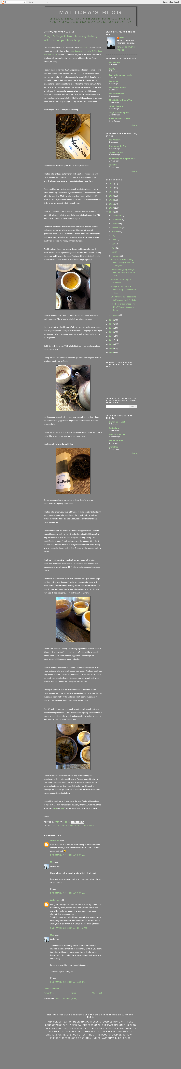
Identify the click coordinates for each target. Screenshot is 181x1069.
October (115, 223)
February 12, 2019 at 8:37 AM (68, 893)
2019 (111, 212)
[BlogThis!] (74, 822)
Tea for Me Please (117, 87)
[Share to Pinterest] (82, 822)
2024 (111, 192)
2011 (111, 340)
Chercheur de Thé (117, 146)
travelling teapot (117, 422)
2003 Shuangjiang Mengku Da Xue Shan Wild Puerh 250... (123, 272)
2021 (111, 204)
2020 (111, 208)
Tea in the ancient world (120, 75)
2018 (111, 320)
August (115, 231)
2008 (54, 825)
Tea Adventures (116, 94)
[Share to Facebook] (80, 822)
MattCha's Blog (90, 12)
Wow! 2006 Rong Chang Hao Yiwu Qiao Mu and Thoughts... (122, 262)
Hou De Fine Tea (117, 434)
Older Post (97, 993)
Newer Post (49, 993)
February (116, 256)
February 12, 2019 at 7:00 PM (68, 982)
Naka (64, 825)
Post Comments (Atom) (66, 998)
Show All (134, 125)
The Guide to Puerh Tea (120, 100)
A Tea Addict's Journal (120, 119)
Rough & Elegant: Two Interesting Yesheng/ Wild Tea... (123, 290)
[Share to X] (77, 822)
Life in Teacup (116, 106)
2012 (111, 336)
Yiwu (91, 825)
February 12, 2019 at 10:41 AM (68, 928)
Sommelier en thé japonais (122, 158)
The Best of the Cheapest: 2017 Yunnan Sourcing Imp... (123, 307)
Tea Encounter (116, 440)
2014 (111, 328)
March (115, 252)
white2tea (113, 447)
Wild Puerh (82, 825)
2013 (111, 332)
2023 (111, 196)
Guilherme (55, 840)
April (114, 248)
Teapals (84, 48)
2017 (59, 825)
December (116, 215)
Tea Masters (115, 140)
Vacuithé (113, 165)
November (116, 219)
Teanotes (113, 81)
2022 (111, 200)
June (114, 240)
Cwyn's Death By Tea (119, 112)
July (114, 236)
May (114, 244)
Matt (52, 862)
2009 (111, 348)
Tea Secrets (114, 62)
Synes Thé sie (116, 152)
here (55, 808)
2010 (111, 344)
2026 (111, 184)
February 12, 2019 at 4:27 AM (68, 855)
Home (73, 993)
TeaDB (112, 69)
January (115, 315)
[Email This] (72, 822)
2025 (111, 188)
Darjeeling (114, 428)
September (117, 228)
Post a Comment (51, 988)
